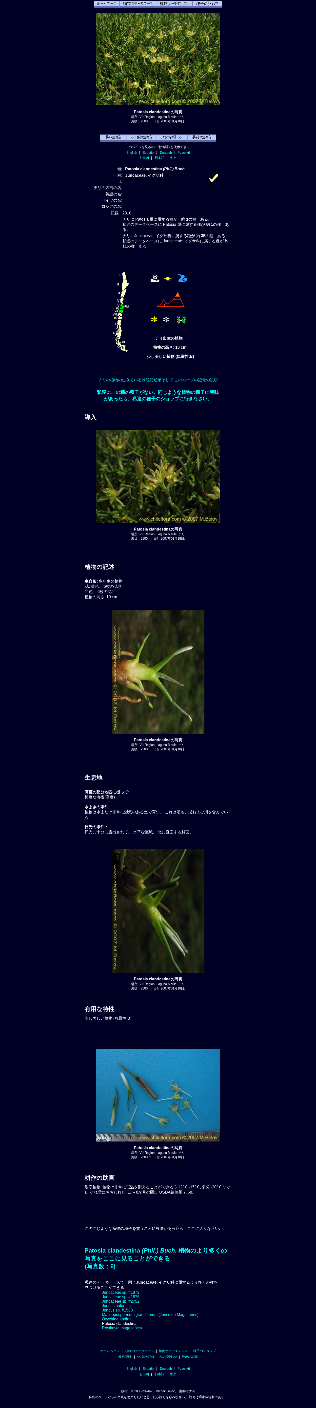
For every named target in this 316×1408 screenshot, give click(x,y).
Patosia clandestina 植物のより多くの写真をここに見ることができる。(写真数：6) (156, 1258)
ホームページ (109, 1351)
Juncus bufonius (116, 1306)
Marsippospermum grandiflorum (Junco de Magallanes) (150, 1315)
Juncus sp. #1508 (117, 1310)
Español (148, 152)
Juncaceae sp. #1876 (120, 1297)
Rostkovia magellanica (122, 1328)
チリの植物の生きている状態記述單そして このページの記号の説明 (158, 380)
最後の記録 (190, 1357)
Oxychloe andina (117, 1319)
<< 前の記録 (146, 1357)
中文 (173, 158)
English (131, 152)
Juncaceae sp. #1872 (120, 1292)
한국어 (144, 158)
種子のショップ (204, 1351)
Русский (184, 152)
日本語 (159, 158)
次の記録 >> (168, 1357)
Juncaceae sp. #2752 (120, 1301)
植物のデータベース (139, 1351)
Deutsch (166, 152)
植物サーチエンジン (173, 1351)
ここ (191, 1228)
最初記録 (124, 1357)
